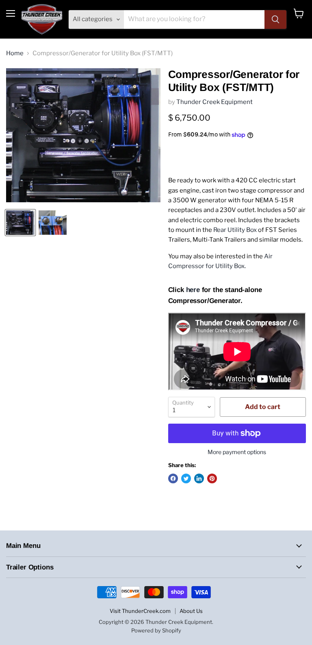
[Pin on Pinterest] (212, 478)
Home (15, 53)
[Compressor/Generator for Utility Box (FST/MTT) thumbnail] (20, 223)
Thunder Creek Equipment (214, 102)
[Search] (275, 19)
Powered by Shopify (156, 630)
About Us (191, 611)
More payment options (237, 452)
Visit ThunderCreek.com (140, 611)
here (193, 290)
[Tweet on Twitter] (186, 478)
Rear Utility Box (235, 230)
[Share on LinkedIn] (199, 478)
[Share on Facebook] (173, 478)
